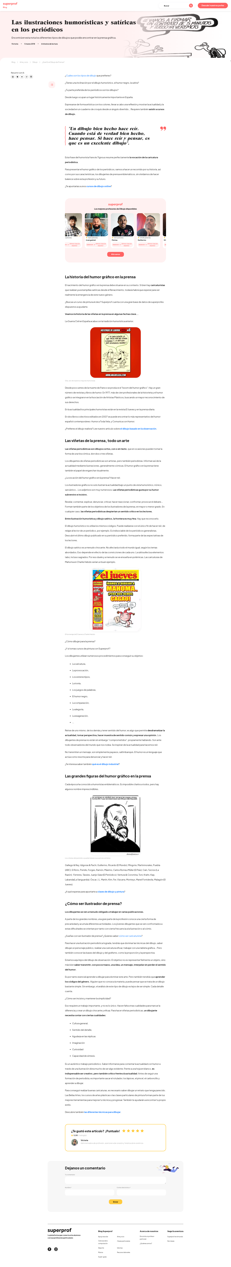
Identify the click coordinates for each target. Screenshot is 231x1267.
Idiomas (120, 1248)
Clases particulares (123, 1241)
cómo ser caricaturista (130, 935)
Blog (13, 62)
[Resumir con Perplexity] (31, 77)
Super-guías (102, 1257)
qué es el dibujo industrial (105, 764)
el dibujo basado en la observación (138, 428)
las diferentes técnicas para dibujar (102, 1112)
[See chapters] (52, 85)
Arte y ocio (24, 62)
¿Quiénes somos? (146, 1243)
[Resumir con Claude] (17, 77)
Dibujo (35, 62)
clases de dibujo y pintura (111, 891)
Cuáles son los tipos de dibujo (81, 75)
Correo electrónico (124, 1187)
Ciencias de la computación (103, 1242)
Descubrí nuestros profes (213, 5)
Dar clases (170, 1241)
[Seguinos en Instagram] (56, 1249)
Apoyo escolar (103, 1237)
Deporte (101, 1248)
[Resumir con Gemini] (22, 77)
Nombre (68, 1187)
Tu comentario (70, 1175)
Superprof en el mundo (175, 1237)
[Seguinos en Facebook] (49, 1249)
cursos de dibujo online (98, 186)
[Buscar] (191, 5)
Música (100, 1252)
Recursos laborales (123, 1252)
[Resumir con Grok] (26, 77)
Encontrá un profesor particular (147, 1237)
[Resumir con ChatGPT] (13, 77)
